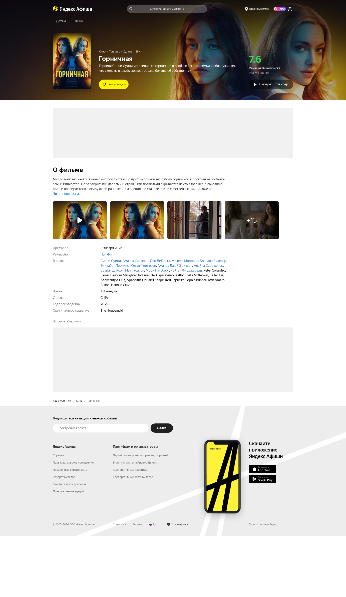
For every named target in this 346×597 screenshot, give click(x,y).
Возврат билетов (64, 537)
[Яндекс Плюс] (280, 9)
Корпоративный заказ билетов (133, 537)
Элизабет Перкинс (115, 266)
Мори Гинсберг (157, 270)
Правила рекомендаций (68, 552)
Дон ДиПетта (160, 261)
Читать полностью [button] (66, 194)
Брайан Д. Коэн (112, 270)
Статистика (119, 585)
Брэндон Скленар (213, 261)
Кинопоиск (74, 321)
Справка (58, 516)
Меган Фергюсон (143, 266)
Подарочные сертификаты (70, 530)
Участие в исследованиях (69, 544)
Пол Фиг (107, 254)
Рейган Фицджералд (186, 270)
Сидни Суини (111, 261)
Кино (79, 461)
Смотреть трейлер (273, 84)
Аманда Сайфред (135, 261)
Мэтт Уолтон (134, 270)
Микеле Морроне (185, 261)
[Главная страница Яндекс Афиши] (55, 8)
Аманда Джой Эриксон (175, 266)
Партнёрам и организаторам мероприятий (140, 516)
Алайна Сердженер (208, 266)
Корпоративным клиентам (130, 530)
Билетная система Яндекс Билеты (135, 523)
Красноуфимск (62, 461)
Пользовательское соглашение (73, 523)
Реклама (137, 585)
